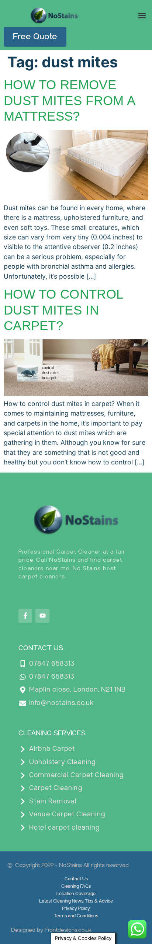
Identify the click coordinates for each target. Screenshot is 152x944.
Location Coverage (76, 894)
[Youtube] (42, 615)
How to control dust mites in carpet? (63, 309)
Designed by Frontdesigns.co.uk (51, 930)
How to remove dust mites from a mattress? (69, 100)
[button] (142, 15)
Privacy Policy (76, 908)
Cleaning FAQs (76, 886)
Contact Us (76, 879)
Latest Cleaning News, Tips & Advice (76, 901)
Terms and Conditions (76, 916)
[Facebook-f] (25, 615)
